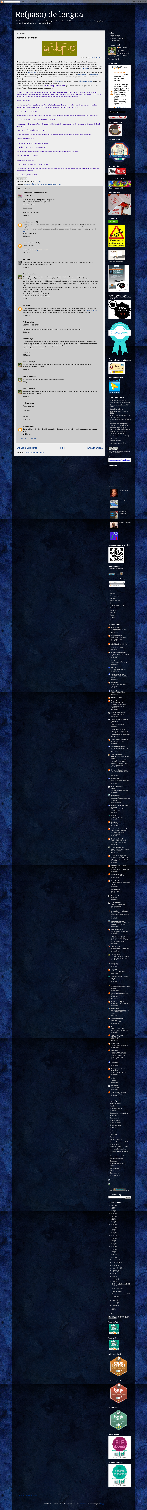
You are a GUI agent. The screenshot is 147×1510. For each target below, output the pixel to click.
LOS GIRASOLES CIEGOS (118, 669)
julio (113, 1273)
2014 (112, 1238)
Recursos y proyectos (117, 38)
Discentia (113, 1111)
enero (114, 1305)
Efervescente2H (115, 1120)
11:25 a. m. (26, 315)
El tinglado (113, 1127)
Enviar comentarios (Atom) (35, 452)
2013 (112, 1241)
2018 (112, 1227)
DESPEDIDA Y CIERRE (118, 741)
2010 (112, 1249)
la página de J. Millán (41, 250)
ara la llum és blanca (117, 965)
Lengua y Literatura (117, 921)
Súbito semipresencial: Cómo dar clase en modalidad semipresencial (119, 832)
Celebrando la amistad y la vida (120, 1045)
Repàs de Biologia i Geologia (119, 1146)
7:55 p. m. (26, 382)
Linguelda (114, 970)
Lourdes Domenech (30, 243)
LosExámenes (114, 1168)
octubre (115, 1265)
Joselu (25, 259)
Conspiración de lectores (119, 770)
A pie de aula (115, 627)
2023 (112, 1213)
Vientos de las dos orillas (118, 1149)
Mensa (112, 1170)
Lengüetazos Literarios (118, 936)
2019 (112, 1224)
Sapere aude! (115, 1043)
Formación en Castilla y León (119, 662)
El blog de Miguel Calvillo (119, 829)
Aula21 (112, 1106)
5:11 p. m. (26, 332)
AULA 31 (113, 667)
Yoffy (112, 1077)
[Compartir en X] (21, 178)
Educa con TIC (115, 1115)
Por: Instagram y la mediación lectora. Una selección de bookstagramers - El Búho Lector (120, 733)
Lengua (112, 612)
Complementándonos (118, 746)
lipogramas (94, 75)
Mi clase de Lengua (117, 1001)
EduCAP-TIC (115, 815)
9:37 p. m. (26, 355)
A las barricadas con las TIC (121, 1294)
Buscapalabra (114, 1173)
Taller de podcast (115, 440)
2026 (112, 1205)
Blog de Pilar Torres (117, 701)
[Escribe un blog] (19, 178)
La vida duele (116, 1296)
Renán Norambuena (97, 57)
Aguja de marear (116, 635)
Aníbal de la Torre (115, 1103)
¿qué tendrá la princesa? (119, 1092)
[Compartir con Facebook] (23, 178)
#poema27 (113, 593)
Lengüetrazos (115, 946)
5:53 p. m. (26, 396)
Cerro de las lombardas (118, 713)
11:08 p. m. (26, 299)
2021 (112, 1219)
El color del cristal (115, 1125)
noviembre (115, 1262)
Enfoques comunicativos (118, 400)
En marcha (122, 501)
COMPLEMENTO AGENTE (119, 739)
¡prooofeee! (114, 1085)
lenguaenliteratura (117, 929)
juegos (39, 184)
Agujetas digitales (117, 1291)
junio (114, 1276)
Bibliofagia (114, 682)
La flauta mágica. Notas (118, 714)
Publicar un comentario (28, 438)
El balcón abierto (115, 1123)
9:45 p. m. (26, 369)
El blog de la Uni (91, 310)
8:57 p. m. (26, 267)
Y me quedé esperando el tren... (120, 1151)
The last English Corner (118, 693)
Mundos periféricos (85, 81)
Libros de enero (115, 1087)
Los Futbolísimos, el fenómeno (120, 980)
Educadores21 (114, 1118)
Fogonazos (113, 1130)
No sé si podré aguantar (123, 491)
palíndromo (52, 184)
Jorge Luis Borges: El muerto (119, 1003)
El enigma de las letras (118, 839)
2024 (112, 1211)
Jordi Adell (113, 1134)
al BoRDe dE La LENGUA (119, 644)
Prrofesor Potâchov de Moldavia (120, 1142)
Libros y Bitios (116, 955)
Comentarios (115, 585)
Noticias (112, 617)
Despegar (114, 897)
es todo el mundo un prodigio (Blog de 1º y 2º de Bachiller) (119, 424)
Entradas (114, 582)
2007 (112, 1257)
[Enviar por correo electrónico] (17, 178)
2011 (112, 1246)
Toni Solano (27, 274)
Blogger (102, 1504)
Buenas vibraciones (116, 1108)
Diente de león (115, 795)
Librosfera (114, 963)
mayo (114, 1279)
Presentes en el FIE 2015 (118, 876)
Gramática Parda (116, 896)
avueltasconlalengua (117, 674)
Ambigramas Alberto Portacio (33, 192)
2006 (112, 1309)
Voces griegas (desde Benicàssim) (118, 1069)
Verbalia (85, 68)
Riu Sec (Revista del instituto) (119, 436)
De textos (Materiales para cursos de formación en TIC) (119, 432)
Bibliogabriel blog (117, 691)
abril (113, 1281)
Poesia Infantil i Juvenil (118, 1027)
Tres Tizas (114, 1062)
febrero (114, 1303)
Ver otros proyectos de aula (118, 443)
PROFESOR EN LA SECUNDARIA (117, 1036)
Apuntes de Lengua (117, 661)
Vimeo (128, 1190)
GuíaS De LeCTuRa (116, 1094)
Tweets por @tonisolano (115, 568)
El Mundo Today (115, 1175)
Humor (112, 615)
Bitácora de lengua (117, 698)
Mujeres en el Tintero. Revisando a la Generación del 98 (120, 914)
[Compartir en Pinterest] (26, 178)
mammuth (83, 1504)
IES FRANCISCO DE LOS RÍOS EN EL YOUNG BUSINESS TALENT (120, 1011)
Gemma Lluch (115, 889)
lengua (45, 184)
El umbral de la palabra (118, 856)
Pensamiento (114, 1039)
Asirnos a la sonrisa (26, 38)
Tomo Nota (114, 1050)
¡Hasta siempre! (115, 1064)
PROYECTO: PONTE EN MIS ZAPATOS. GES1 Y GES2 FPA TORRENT (119, 859)
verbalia (59, 184)
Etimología (113, 1161)
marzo (114, 1300)
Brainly (112, 1166)
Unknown (26, 426)
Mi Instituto (113, 438)
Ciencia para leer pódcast (118, 971)
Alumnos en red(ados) (118, 652)
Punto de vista (114, 1144)
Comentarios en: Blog (118, 729)
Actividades (114, 608)
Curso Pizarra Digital (116, 409)
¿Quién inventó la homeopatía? (120, 790)
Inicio (62, 448)
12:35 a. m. (27, 253)
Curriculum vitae (115, 40)
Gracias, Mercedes (125, 522)
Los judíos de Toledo (117, 1022)
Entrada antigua (95, 448)
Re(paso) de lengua (49, 14)
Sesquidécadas (115, 601)
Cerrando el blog (116, 824)
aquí (24, 231)
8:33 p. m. (26, 236)
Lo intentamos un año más (118, 1072)
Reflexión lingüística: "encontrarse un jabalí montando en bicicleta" (120, 798)
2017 (112, 1230)
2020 (112, 1222)
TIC (111, 603)
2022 (112, 1216)
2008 (112, 1254)
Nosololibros (115, 1008)
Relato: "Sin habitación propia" (120, 931)
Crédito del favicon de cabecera (29, 1495)
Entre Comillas (116, 881)
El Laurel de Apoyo (117, 847)
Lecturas (113, 598)
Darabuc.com (115, 778)
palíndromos (58, 81)
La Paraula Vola (116, 902)
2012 (112, 1244)
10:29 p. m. (27, 434)
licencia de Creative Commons (119, 452)
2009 (112, 1252)
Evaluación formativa (117, 817)
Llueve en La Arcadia (118, 985)
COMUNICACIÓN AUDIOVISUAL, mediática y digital (120, 756)
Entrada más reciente (26, 448)
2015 (112, 1235)
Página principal (115, 36)
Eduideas (114, 822)
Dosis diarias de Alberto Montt (119, 1113)
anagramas (82, 75)
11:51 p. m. (26, 419)
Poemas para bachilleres (123, 512)
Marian (25, 305)
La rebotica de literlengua (119, 911)
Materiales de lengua (116, 1158)
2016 (112, 1232)
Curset (121, 533)
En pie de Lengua (116, 874)
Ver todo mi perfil (113, 59)
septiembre (116, 1268)
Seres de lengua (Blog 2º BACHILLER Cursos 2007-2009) (120, 428)
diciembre (115, 1260)
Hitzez (112, 1132)
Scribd (117, 575)
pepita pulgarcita (29, 222)
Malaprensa (113, 1137)
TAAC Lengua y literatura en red (120, 402)
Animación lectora (115, 596)
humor (34, 184)
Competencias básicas (117, 605)
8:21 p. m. (26, 215)
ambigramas (32, 72)
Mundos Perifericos (116, 1139)
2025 (112, 1208)
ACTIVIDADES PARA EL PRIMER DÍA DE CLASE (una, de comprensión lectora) (119, 939)
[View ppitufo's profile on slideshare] (121, 575)
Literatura (113, 610)
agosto (114, 1271)
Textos (112, 620)
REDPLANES (115, 891)
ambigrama (27, 184)
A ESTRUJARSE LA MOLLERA (120, 869)
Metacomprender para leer (119, 993)
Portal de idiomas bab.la (117, 1163)
